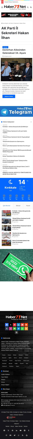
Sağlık (16, 363)
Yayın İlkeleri (4, 377)
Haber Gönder (19, 426)
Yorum (28, 205)
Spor (27, 363)
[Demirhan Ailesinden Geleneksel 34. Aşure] (16, 69)
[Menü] (2, 8)
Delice (26, 355)
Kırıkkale (4, 363)
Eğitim (10, 357)
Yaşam (17, 366)
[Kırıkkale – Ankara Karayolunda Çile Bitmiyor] (6, 213)
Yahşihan (11, 366)
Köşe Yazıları (18, 360)
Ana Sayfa (5, 23)
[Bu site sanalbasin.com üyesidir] (11, 418)
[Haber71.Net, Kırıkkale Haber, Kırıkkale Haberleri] (15, 7)
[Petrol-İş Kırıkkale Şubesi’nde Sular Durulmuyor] (6, 243)
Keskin (11, 360)
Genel (15, 357)
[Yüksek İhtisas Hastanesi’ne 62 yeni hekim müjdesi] (6, 221)
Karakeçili (4, 360)
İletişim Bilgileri (5, 384)
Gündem (26, 357)
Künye (3, 382)
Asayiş (3, 355)
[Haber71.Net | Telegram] (16, 111)
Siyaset (22, 363)
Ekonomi (4, 357)
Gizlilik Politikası (5, 374)
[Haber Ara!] (31, 8)
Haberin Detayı (9, 96)
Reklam (3, 379)
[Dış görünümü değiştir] (28, 8)
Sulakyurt (4, 366)
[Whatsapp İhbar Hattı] (16, 265)
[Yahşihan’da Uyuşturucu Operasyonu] (6, 235)
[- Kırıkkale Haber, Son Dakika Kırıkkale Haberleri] (16, 14)
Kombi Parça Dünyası (21, 418)
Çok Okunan (6, 205)
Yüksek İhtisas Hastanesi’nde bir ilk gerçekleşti (16, 2)
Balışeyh (21, 355)
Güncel (18, 205)
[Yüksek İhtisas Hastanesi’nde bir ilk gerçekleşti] (6, 228)
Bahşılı (14, 355)
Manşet (5, 47)
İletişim (25, 426)
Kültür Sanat (26, 360)
